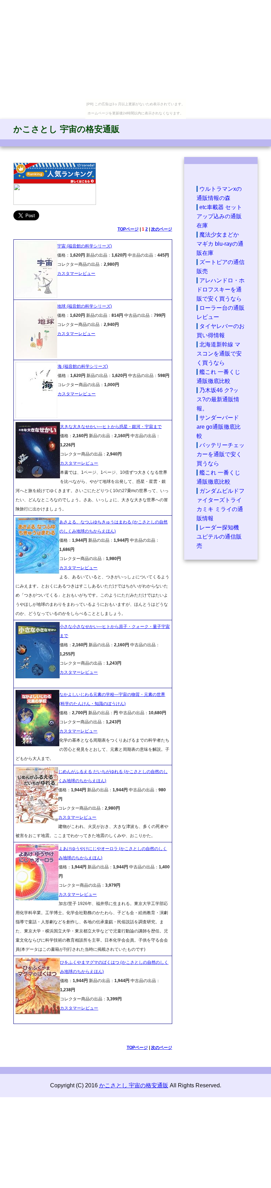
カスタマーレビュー (76, 273)
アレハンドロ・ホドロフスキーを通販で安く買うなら (221, 289)
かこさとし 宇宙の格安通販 (66, 129)
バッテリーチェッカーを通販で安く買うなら (221, 454)
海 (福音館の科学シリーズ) (83, 366)
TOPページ (128, 229)
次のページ (161, 229)
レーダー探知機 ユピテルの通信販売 (219, 536)
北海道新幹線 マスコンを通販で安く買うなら (219, 353)
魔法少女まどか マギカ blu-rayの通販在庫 (220, 244)
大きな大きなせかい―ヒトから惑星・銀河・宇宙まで (111, 426)
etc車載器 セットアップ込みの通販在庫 (219, 216)
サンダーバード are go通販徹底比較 (219, 427)
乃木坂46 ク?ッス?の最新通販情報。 (218, 399)
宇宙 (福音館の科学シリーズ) (84, 246)
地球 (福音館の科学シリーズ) (84, 306)
